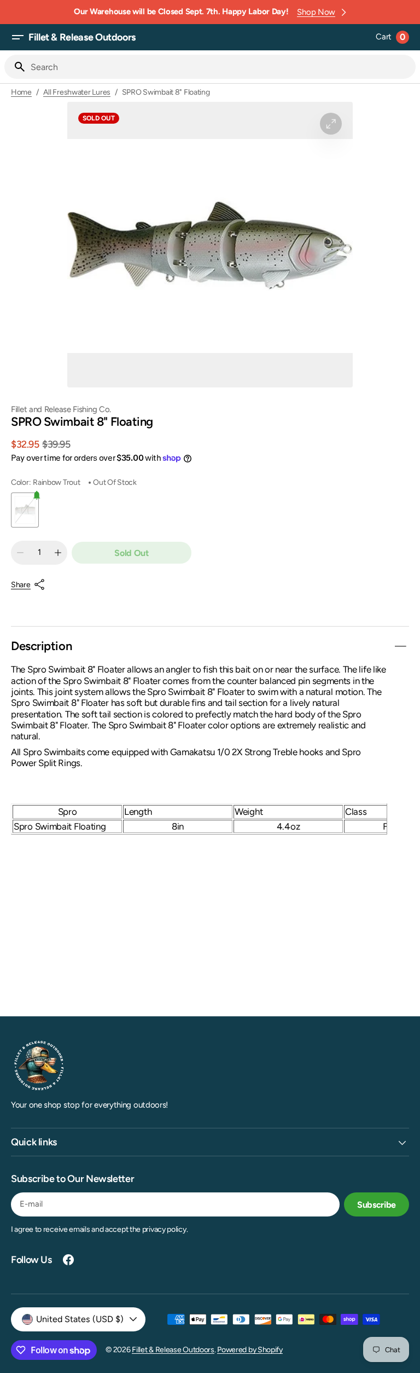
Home (21, 92)
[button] (17, 37)
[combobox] (221, 67)
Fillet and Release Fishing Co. (61, 409)
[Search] (15, 67)
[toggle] (400, 646)
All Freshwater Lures (76, 92)
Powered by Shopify (250, 1349)
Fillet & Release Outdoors (173, 1349)
